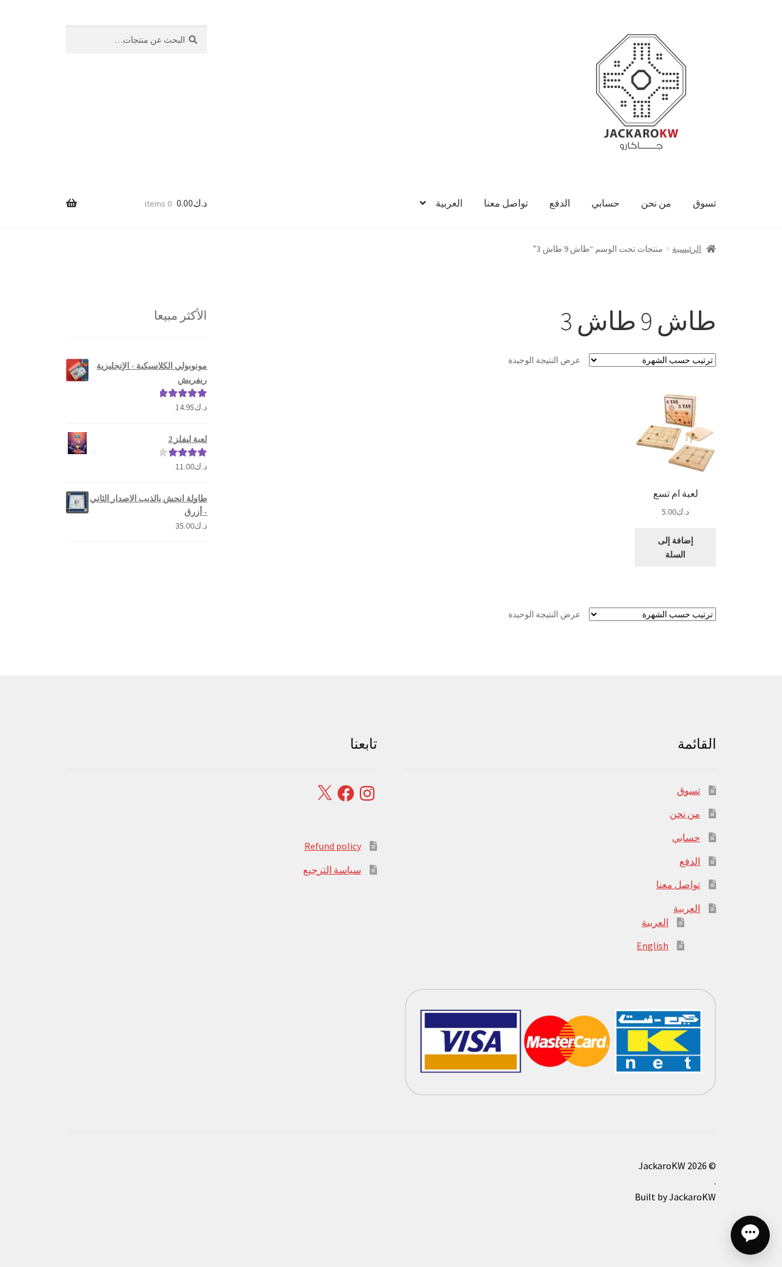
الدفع (559, 203)
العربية (449, 203)
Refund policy (332, 846)
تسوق (704, 203)
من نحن (656, 203)
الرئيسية (686, 248)
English (652, 945)
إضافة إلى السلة (675, 547)
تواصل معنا (506, 203)
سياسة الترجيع (332, 870)
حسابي (605, 203)
